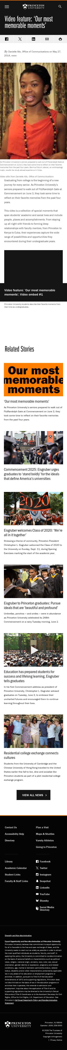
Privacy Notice (56, 1040)
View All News (32, 795)
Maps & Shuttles (45, 833)
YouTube (45, 894)
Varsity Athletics (45, 840)
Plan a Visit (42, 827)
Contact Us (11, 827)
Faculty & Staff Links (16, 881)
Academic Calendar (16, 868)
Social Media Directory (47, 908)
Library (9, 861)
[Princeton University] (18, 1024)
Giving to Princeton (46, 847)
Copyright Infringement (52, 1037)
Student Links (12, 874)
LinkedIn (45, 887)
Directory (9, 840)
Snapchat (45, 881)
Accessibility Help (14, 833)
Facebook (45, 861)
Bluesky (44, 900)
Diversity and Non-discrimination (18, 935)
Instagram (45, 874)
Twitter (43, 868)
